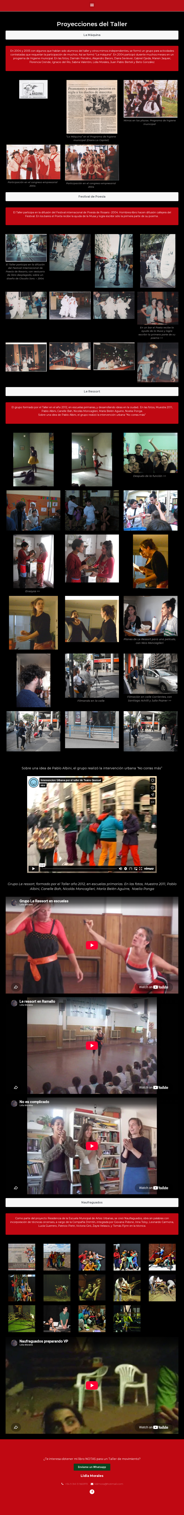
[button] (92, 5)
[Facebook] (92, 1491)
